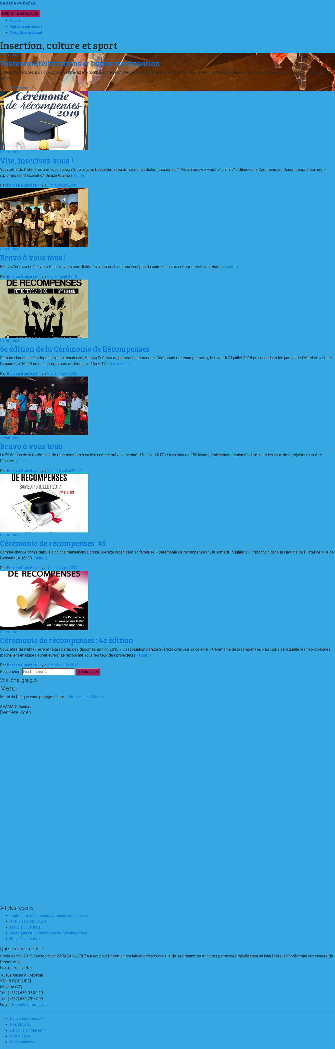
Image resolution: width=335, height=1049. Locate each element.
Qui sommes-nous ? (26, 26)
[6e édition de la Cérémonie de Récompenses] (44, 308)
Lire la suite (18, 88)
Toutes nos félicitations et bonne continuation (49, 915)
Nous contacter (23, 1042)
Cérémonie (9, 54)
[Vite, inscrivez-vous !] (44, 120)
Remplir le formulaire (30, 1004)
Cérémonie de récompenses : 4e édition (66, 640)
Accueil (16, 20)
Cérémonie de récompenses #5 (53, 543)
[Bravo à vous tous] (44, 405)
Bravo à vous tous (31, 446)
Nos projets (20, 1024)
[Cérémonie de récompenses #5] (44, 502)
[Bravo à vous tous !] (44, 217)
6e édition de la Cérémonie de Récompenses (75, 348)
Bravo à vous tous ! (33, 257)
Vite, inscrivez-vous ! (36, 160)
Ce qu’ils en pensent (26, 32)
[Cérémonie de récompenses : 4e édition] (44, 600)
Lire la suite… (119, 363)
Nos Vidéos (20, 1036)
